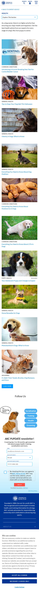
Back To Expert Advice (11, 9)
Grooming (5, 375)
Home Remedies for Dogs (11, 313)
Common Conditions (9, 67)
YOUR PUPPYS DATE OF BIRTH (13, 461)
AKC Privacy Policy (32, 490)
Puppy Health (7, 278)
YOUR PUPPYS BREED (11, 455)
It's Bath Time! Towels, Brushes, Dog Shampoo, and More (18, 379)
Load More (7, 386)
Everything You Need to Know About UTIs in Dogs (17, 245)
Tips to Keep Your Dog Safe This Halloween (17, 104)
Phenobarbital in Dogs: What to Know (15, 345)
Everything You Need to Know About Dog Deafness (16, 173)
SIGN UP (19, 484)
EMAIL (8, 448)
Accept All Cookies (19, 575)
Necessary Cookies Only (19, 581)
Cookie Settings (19, 587)
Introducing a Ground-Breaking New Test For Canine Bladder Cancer (18, 70)
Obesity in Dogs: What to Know (13, 136)
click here (25, 488)
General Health (7, 101)
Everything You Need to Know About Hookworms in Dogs (15, 207)
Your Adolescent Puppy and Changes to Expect (18, 281)
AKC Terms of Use (18, 473)
